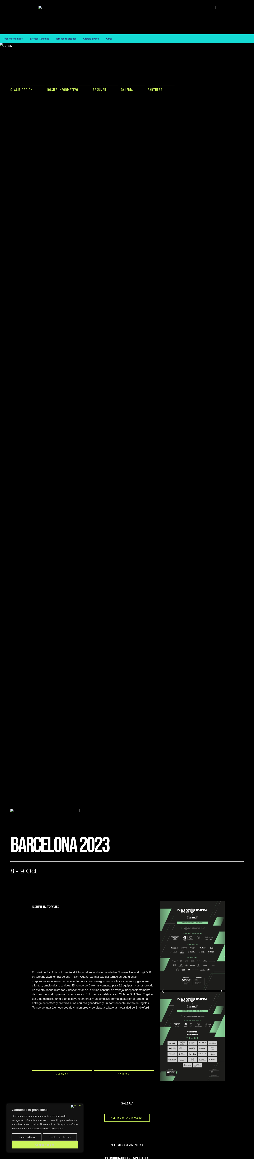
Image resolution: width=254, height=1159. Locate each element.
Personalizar (26, 1137)
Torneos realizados (66, 38)
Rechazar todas (60, 1137)
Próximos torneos (13, 38)
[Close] (76, 1106)
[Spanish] (6, 45)
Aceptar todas (45, 1144)
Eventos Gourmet (39, 38)
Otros (109, 38)
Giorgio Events (91, 38)
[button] (27, 88)
